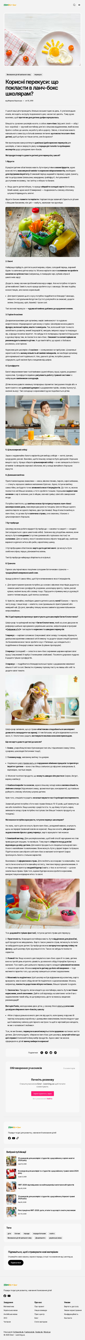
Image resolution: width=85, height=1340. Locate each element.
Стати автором (40, 1322)
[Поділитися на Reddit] (50, 1052)
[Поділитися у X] (41, 1052)
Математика (9, 1306)
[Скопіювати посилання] (55, 1052)
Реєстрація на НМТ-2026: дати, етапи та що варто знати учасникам (46, 1210)
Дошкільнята (40, 1238)
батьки (17, 1233)
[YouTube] (13, 1138)
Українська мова (10, 1310)
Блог (36, 1318)
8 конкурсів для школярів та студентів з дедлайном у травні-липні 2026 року (48, 1172)
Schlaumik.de (18, 1332)
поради (26, 1233)
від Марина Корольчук (13, 101)
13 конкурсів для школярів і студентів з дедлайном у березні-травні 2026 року (46, 1197)
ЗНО (5, 1318)
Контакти (68, 1318)
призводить (28, 763)
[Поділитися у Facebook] (46, 1052)
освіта (51, 1233)
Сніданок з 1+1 (13, 629)
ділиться (61, 1006)
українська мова (55, 1238)
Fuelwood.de (29, 1332)
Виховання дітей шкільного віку (19, 74)
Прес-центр (39, 1314)
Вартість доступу (71, 1306)
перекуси (38, 74)
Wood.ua (46, 1332)
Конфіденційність (71, 1314)
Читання (7, 1322)
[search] (74, 5)
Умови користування (72, 1310)
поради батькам (39, 1233)
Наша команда (40, 1310)
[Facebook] (9, 1138)
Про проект (39, 1306)
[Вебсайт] (17, 1138)
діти (9, 1233)
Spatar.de (38, 1332)
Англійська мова (10, 1314)
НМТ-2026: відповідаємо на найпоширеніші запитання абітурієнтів (46, 1185)
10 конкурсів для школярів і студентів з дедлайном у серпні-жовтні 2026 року (46, 1159)
